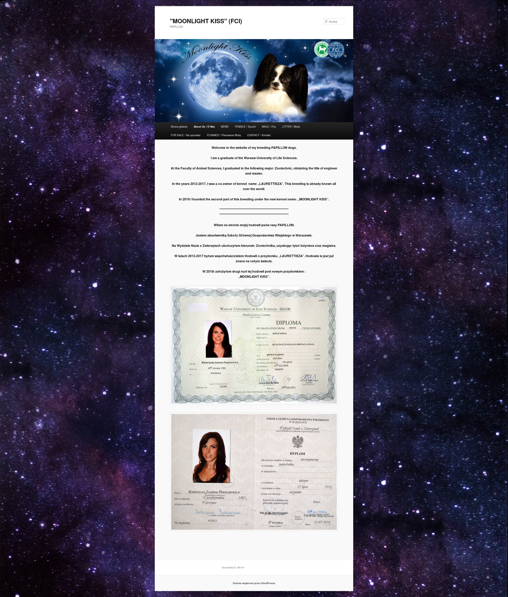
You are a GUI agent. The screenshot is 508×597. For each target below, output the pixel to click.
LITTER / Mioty (291, 126)
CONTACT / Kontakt (259, 135)
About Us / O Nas (204, 126)
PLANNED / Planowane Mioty (224, 135)
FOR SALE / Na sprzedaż (186, 135)
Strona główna (179, 126)
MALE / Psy (269, 126)
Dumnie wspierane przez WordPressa (254, 583)
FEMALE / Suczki (245, 126)
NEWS (225, 126)
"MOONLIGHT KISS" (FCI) (206, 20)
